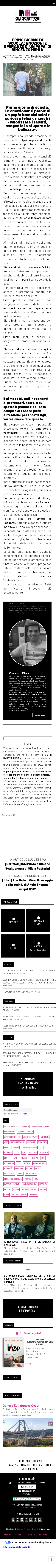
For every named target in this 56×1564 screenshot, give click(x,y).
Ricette (7, 1189)
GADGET (41, 764)
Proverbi (28, 1179)
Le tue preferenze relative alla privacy (31, 1542)
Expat (17, 1152)
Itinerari (35, 1158)
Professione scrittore (13, 1179)
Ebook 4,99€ (32, 1357)
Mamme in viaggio (39, 1163)
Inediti (15, 1158)
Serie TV (25, 1189)
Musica (37, 1168)
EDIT (33, 59)
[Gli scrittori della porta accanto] (28, 16)
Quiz (36, 1179)
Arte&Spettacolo (17, 1142)
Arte (6, 1142)
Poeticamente (31, 1173)
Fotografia (33, 1152)
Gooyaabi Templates (24, 1529)
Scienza (16, 1189)
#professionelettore (12, 1137)
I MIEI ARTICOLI (39, 715)
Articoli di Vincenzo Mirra (23, 57)
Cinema (6, 1147)
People (20, 1173)
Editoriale (45, 57)
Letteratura (9, 1163)
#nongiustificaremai (25, 1131)
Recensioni (43, 1184)
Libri (18, 1163)
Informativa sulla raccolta (16, 1547)
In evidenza (24, 59)
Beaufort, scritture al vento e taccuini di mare (27, 693)
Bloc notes (37, 57)
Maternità (8, 1168)
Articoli (10, 57)
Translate (23, 1113)
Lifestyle (27, 1163)
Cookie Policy (35, 1499)
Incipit (6, 1158)
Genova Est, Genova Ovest (21, 1405)
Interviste (24, 1158)
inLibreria (33, 1194)
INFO (28, 1364)
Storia (33, 1189)
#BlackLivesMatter (11, 1126)
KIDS (43, 1158)
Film (23, 1152)
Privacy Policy (21, 1499)
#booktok (25, 1126)
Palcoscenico (9, 1173)
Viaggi (6, 1194)
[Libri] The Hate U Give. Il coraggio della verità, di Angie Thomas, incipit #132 (27, 884)
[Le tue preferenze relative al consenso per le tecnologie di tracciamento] (51, 1559)
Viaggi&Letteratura (19, 1194)
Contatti (18, 1534)
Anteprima (45, 1137)
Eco (41, 1147)
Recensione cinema (29, 1184)
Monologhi (19, 1168)
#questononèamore (30, 1137)
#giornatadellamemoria (40, 1126)
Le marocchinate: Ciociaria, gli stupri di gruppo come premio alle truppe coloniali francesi (29, 1278)
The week (42, 1189)
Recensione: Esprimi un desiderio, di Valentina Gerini (28, 1026)
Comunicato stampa (29, 1147)
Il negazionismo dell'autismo (16, 992)
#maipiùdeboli (9, 1131)
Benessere (31, 1142)
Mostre (29, 1168)
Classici (16, 1147)
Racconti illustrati (11, 1184)
